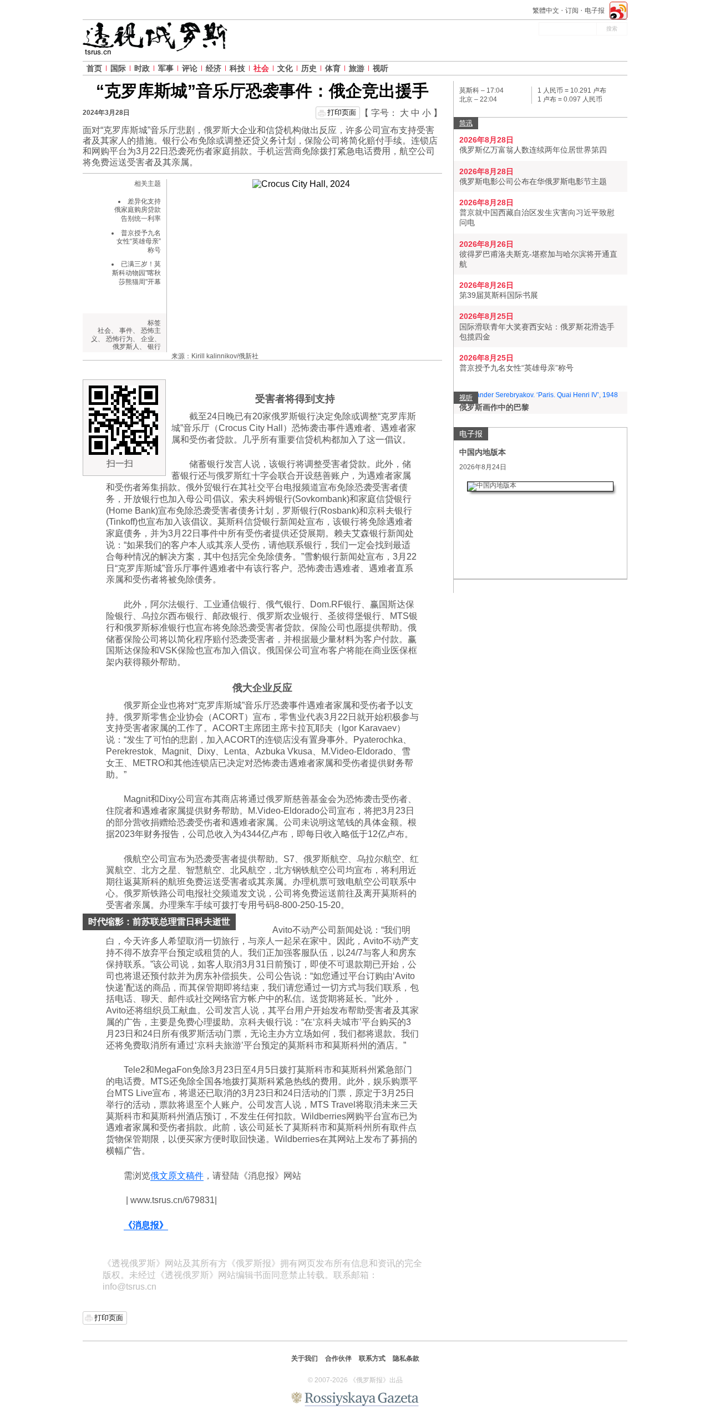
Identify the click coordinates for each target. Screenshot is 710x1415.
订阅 (572, 10)
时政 (142, 68)
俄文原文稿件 (177, 1175)
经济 (213, 68)
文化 (285, 68)
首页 (94, 68)
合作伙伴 (338, 1358)
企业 (147, 339)
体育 (333, 68)
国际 (118, 68)
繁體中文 (545, 10)
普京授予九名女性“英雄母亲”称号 (138, 241)
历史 (309, 68)
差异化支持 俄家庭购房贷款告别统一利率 (137, 209)
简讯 (466, 123)
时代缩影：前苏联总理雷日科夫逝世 (159, 921)
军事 (166, 68)
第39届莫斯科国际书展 (498, 295)
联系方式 (372, 1358)
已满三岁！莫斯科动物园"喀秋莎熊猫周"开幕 (136, 272)
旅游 (356, 68)
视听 (380, 68)
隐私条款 (406, 1358)
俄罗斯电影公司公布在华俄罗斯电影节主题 (533, 181)
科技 (237, 68)
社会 (261, 68)
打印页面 (341, 112)
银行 (154, 347)
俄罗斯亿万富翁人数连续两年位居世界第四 (533, 149)
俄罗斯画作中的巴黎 (494, 407)
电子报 (595, 10)
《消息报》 (146, 1225)
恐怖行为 (119, 339)
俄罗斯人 (126, 347)
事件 (126, 330)
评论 (189, 68)
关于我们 (304, 1358)
